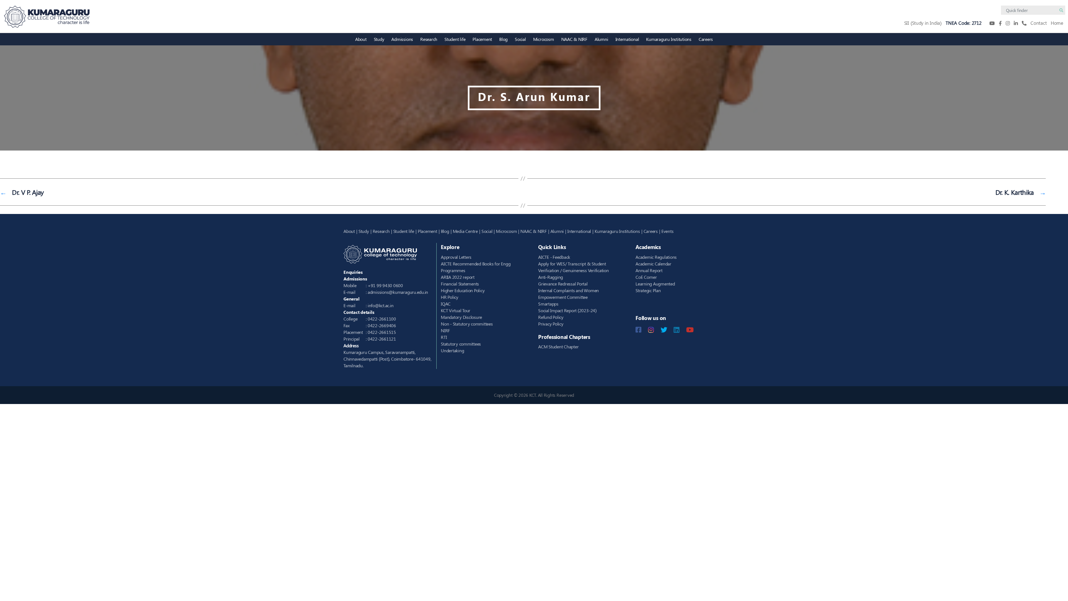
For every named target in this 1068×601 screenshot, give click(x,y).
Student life (454, 39)
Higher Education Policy (462, 290)
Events (667, 231)
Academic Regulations (656, 257)
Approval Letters (456, 257)
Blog (503, 39)
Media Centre (465, 231)
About (361, 39)
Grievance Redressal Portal (563, 284)
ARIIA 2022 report (457, 277)
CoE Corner (646, 277)
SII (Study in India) (923, 23)
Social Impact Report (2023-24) (567, 310)
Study (379, 39)
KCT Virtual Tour (455, 310)
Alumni (601, 39)
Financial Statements (460, 284)
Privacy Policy (550, 324)
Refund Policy (550, 317)
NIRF (445, 330)
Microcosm (543, 39)
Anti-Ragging (550, 277)
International (627, 39)
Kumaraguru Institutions (668, 39)
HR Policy (449, 297)
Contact (1038, 23)
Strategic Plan (648, 290)
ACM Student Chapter (558, 346)
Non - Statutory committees (467, 324)
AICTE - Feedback (554, 257)
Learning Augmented (655, 284)
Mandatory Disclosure (461, 317)
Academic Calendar (653, 264)
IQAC (446, 304)
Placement (482, 39)
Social (520, 39)
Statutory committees (461, 344)
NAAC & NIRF (574, 39)
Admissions (402, 39)
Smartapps (548, 304)
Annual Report (649, 270)
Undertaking (452, 350)
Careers (706, 39)
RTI (444, 337)
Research (428, 39)
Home (1057, 23)
